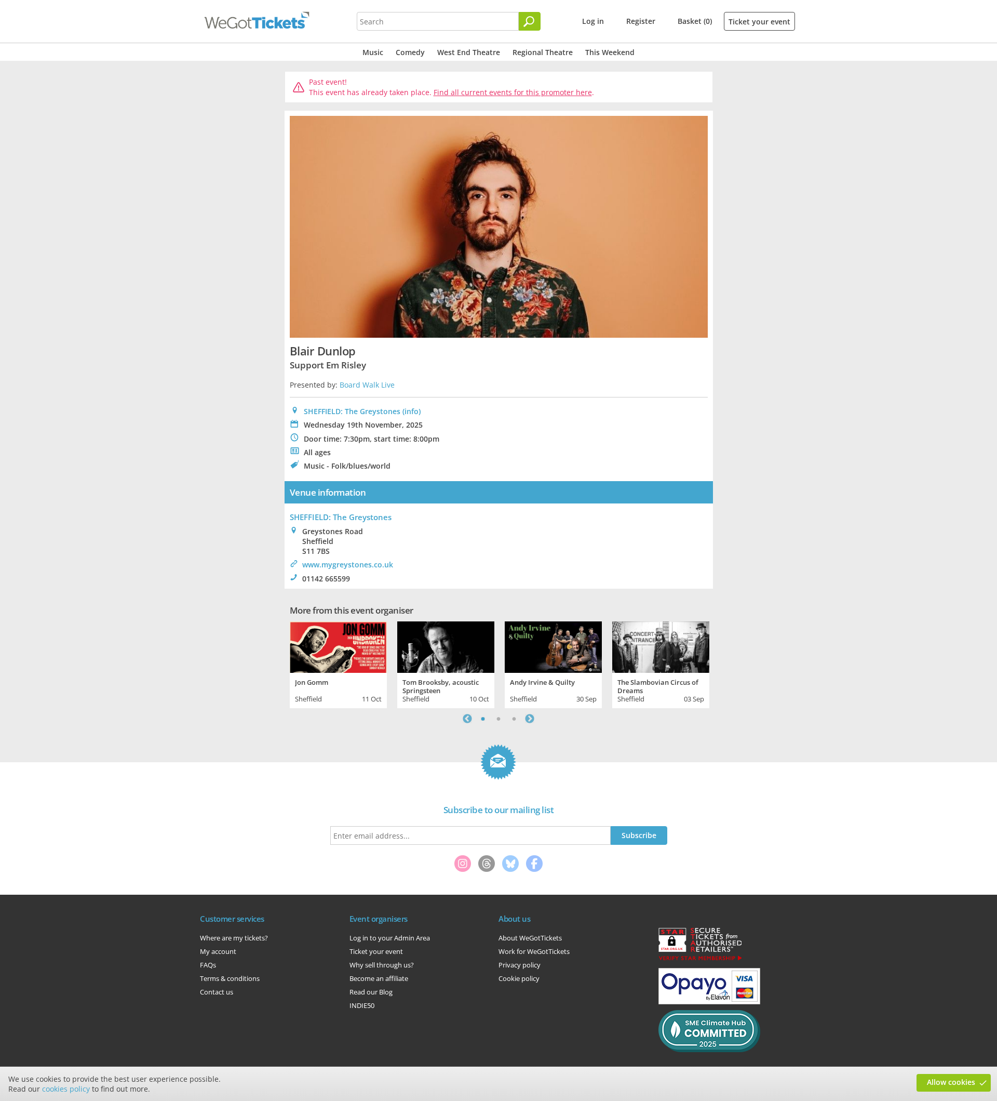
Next (529, 718)
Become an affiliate (378, 978)
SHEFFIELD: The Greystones (352, 411)
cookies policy (66, 1089)
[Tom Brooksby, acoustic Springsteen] (446, 646)
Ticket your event (759, 21)
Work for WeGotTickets (534, 951)
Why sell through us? (381, 965)
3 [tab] (514, 718)
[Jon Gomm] (338, 646)
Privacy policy (519, 965)
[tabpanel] (338, 663)
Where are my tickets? (234, 938)
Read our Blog (371, 992)
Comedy (410, 52)
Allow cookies (951, 1082)
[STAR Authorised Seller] (700, 959)
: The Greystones (341, 517)
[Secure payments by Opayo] (709, 1001)
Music (372, 52)
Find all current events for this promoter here (513, 92)
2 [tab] (498, 718)
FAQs (208, 965)
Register (640, 21)
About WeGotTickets (530, 938)
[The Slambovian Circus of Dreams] (661, 646)
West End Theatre (468, 52)
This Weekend (610, 52)
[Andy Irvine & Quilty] (553, 646)
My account (218, 951)
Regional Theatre (543, 52)
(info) (411, 411)
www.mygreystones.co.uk (347, 564)
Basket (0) (695, 21)
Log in (593, 21)
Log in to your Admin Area (389, 938)
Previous (467, 718)
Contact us (216, 992)
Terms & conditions (230, 978)
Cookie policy (519, 978)
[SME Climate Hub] (709, 1049)
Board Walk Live (367, 385)
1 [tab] (483, 718)
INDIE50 (361, 1005)
